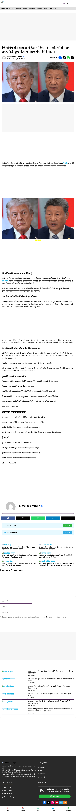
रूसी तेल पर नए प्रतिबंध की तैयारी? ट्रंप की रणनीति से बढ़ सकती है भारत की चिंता (55, 556)
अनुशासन (5, 281)
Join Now (67, 525)
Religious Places (29, 8)
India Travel (5, 8)
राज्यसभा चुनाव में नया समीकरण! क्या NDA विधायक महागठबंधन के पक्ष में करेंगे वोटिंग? (18, 548)
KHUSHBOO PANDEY (15, 57)
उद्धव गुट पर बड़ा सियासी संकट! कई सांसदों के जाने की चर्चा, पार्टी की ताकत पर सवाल (19, 565)
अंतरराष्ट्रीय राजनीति (9, 495)
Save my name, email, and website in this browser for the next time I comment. (34, 617)
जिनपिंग (36, 495)
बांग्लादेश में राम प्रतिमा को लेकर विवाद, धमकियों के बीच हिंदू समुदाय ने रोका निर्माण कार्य (19, 556)
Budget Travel (42, 8)
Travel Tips (53, 8)
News (6, 44)
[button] (68, 3)
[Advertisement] (38, 26)
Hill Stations (16, 8)
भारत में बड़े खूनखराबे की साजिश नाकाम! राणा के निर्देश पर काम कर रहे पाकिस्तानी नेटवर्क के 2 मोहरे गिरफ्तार (56, 565)
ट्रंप (39, 495)
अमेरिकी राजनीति (28, 495)
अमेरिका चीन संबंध (19, 495)
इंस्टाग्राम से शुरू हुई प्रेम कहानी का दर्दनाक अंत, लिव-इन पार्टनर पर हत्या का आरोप (56, 548)
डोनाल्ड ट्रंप (43, 495)
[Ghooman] (7, 3)
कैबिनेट (65, 164)
